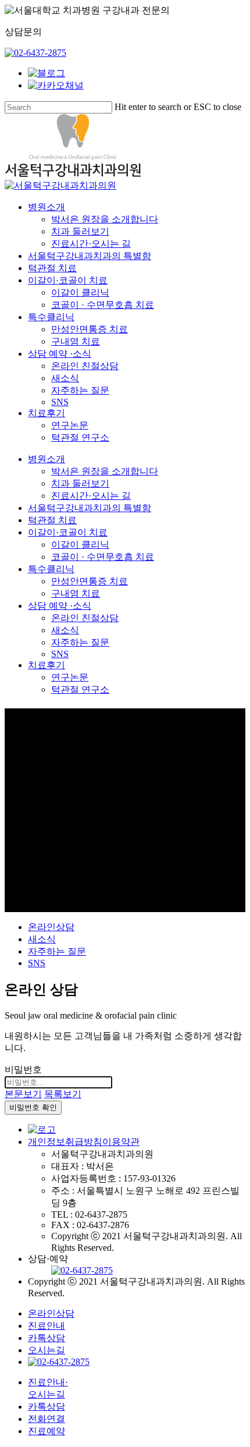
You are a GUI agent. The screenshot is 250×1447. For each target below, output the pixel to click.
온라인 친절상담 (85, 618)
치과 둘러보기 (80, 483)
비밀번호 (23, 1069)
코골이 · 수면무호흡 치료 (102, 557)
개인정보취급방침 (65, 1142)
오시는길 (46, 1350)
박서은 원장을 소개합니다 (104, 471)
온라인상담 (51, 927)
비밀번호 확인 (33, 1107)
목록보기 (62, 1094)
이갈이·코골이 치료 (68, 532)
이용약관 (121, 1142)
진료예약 (46, 1431)
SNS (60, 654)
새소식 (65, 630)
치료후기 (46, 665)
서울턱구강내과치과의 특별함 (89, 508)
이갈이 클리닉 (80, 544)
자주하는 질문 (80, 642)
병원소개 (46, 459)
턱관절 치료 (52, 520)
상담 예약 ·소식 (59, 606)
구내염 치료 (75, 593)
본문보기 (23, 1094)
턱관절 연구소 (80, 689)
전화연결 (46, 1419)
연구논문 (69, 677)
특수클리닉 (51, 569)
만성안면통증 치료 (89, 581)
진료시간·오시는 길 (91, 496)
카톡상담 (46, 1338)
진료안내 (46, 1326)
